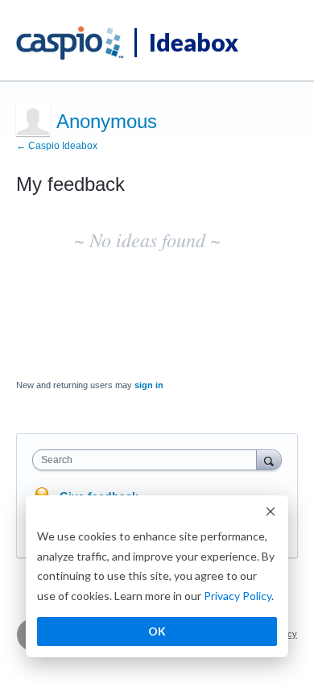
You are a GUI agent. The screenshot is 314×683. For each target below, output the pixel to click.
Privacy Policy (237, 595)
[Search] (269, 459)
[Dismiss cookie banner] (270, 513)
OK (157, 631)
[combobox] (148, 460)
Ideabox (193, 41)
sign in (148, 385)
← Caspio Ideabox (56, 145)
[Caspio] (70, 43)
